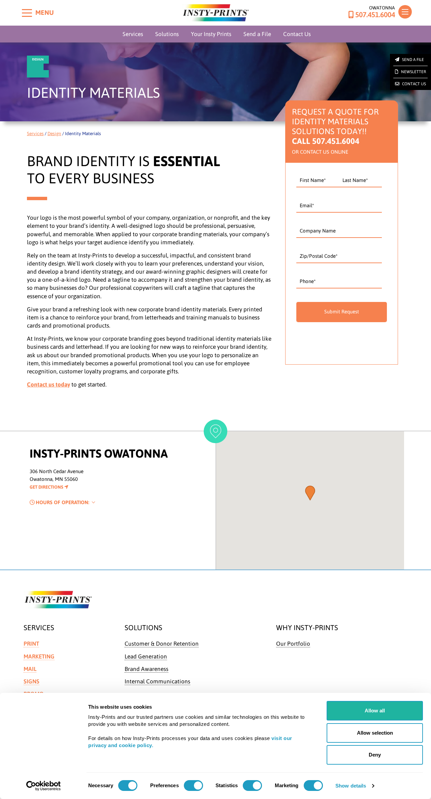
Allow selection (375, 733)
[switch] (193, 785)
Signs (31, 681)
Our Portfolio (293, 643)
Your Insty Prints (211, 34)
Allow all (375, 710)
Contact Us (297, 34)
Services (133, 34)
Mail (30, 669)
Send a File (257, 34)
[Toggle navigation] (405, 12)
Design (54, 133)
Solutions (167, 34)
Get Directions (47, 487)
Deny (375, 755)
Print (31, 643)
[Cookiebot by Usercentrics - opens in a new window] (43, 786)
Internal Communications (157, 681)
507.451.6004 (375, 15)
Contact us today (48, 384)
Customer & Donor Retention (162, 643)
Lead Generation (146, 656)
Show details (350, 786)
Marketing (39, 656)
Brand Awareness (146, 669)
